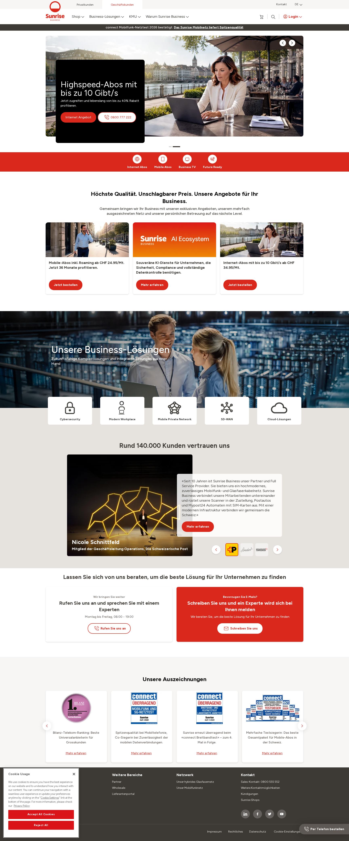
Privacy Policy (22, 805)
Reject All (41, 825)
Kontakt (281, 4)
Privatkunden (85, 4)
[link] (208, 27)
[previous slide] (283, 43)
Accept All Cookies (41, 814)
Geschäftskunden (122, 4)
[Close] (73, 774)
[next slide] (292, 43)
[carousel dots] (170, 146)
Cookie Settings (50, 797)
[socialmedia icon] (245, 814)
